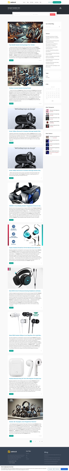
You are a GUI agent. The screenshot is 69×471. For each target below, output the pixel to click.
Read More (11, 60)
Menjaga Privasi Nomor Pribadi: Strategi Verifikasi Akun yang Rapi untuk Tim (52, 37)
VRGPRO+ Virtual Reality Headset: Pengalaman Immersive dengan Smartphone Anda (25, 205)
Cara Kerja (36, 2)
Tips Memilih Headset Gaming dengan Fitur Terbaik (22, 45)
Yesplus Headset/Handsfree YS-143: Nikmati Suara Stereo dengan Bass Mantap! (25, 247)
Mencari (52, 14)
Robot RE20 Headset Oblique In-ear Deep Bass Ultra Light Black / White (25, 335)
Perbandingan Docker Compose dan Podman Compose (52, 60)
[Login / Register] (49, 2)
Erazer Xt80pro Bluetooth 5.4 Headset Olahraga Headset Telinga (25, 131)
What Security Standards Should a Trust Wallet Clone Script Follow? (55, 143)
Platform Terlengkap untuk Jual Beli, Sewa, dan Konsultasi (52, 57)
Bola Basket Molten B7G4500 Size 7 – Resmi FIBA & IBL (55, 121)
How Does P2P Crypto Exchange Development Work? (55, 147)
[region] (34, 468)
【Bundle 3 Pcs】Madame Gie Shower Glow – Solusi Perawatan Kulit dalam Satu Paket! (55, 110)
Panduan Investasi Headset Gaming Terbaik (20, 88)
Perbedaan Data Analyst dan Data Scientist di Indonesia (52, 63)
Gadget (41, 103)
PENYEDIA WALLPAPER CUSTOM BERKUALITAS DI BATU (55, 136)
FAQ (40, 2)
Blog (28, 2)
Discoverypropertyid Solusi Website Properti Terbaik (52, 54)
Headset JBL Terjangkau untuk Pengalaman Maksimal (22, 421)
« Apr (52, 100)
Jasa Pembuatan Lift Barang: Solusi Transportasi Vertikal (52, 41)
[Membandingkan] (51, 2)
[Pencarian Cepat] (60, 8)
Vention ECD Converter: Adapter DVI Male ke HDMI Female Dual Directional (55, 117)
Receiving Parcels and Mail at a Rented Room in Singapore (52, 44)
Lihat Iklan (31, 2)
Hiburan (40, 60)
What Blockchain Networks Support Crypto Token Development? (55, 140)
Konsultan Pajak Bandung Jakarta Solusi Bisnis (52, 51)
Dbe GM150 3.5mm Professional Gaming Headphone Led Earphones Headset (25, 290)
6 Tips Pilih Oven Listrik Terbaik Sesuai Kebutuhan (51, 47)
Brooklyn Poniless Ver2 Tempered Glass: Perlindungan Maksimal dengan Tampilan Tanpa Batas (55, 125)
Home (24, 2)
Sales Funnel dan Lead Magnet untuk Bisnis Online (53, 66)
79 (39, 441)
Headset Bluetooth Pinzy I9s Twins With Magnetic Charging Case (25, 378)
